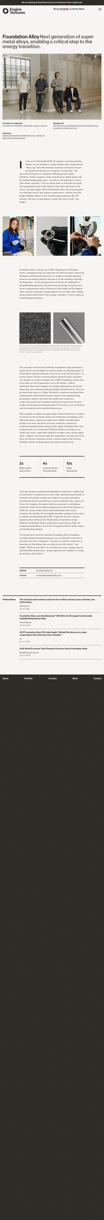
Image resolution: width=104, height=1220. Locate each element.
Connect (74, 9)
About (56, 9)
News (81, 9)
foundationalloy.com (44, 571)
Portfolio (64, 9)
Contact (97, 679)
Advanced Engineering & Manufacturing (19, 136)
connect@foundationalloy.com (49, 575)
